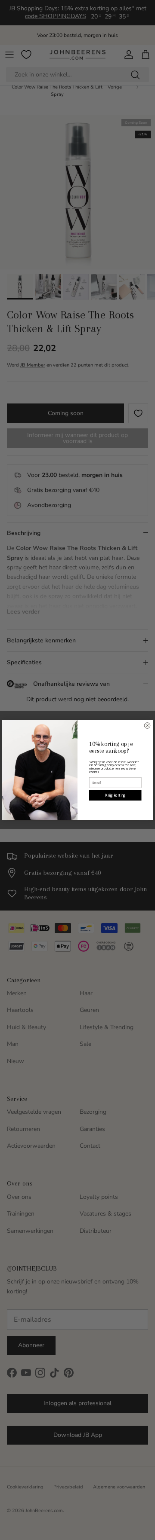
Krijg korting (115, 795)
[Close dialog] (147, 726)
